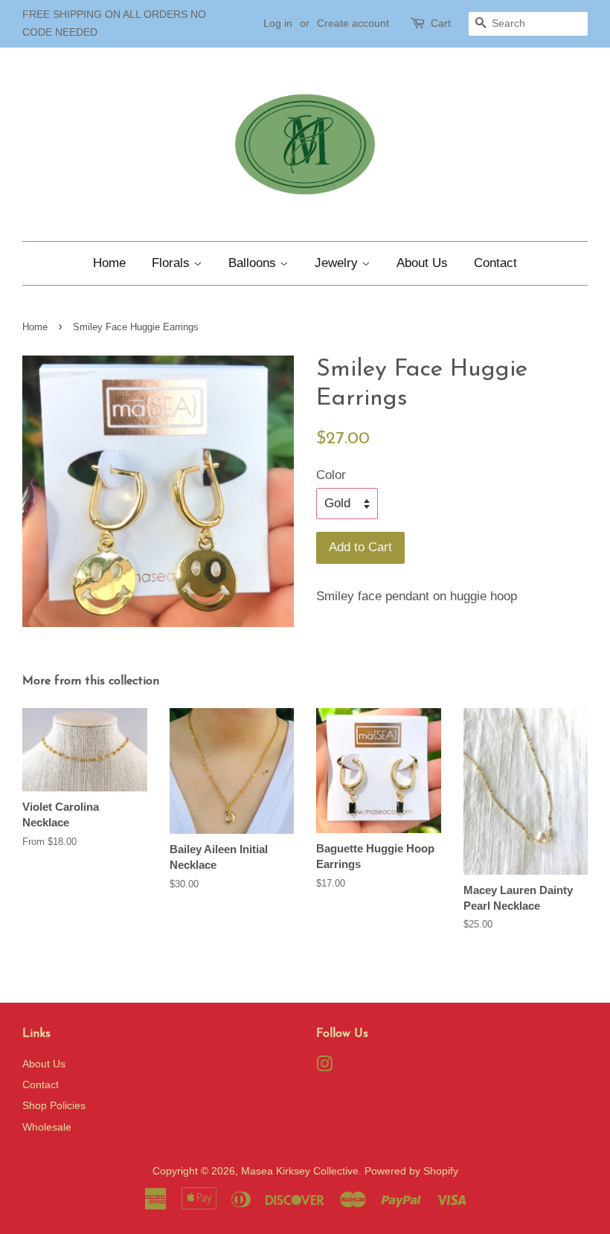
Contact (495, 263)
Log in (277, 23)
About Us (422, 263)
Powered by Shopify (411, 1171)
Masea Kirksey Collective (300, 1171)
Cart (441, 23)
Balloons (254, 263)
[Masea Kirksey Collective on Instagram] (324, 1067)
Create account (353, 23)
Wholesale (46, 1127)
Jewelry (338, 263)
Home (109, 263)
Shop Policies (54, 1105)
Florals (172, 263)
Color (331, 475)
